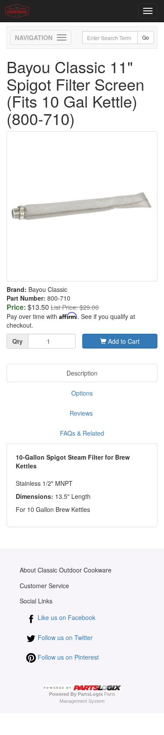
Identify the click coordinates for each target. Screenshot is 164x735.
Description (82, 373)
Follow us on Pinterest (67, 657)
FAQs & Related (82, 433)
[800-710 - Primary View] (82, 206)
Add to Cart (123, 341)
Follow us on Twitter (64, 637)
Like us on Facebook (65, 617)
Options (82, 393)
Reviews (82, 413)
